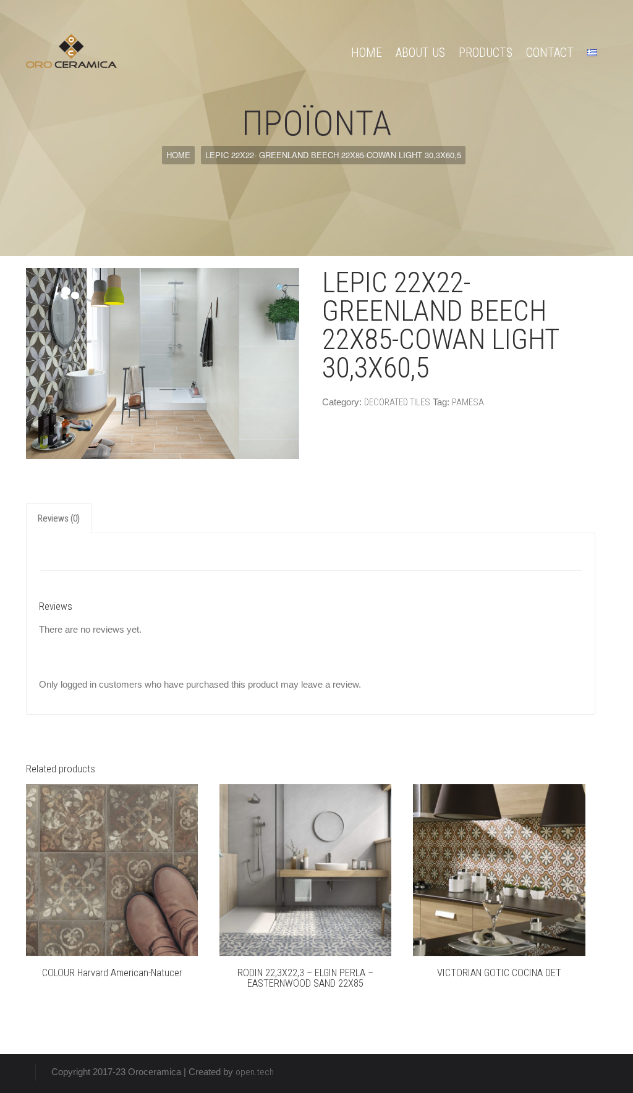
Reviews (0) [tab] (59, 518)
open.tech (255, 1072)
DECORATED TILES (397, 402)
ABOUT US (420, 52)
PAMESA (468, 402)
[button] (281, 289)
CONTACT (550, 52)
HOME (366, 52)
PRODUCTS (485, 52)
